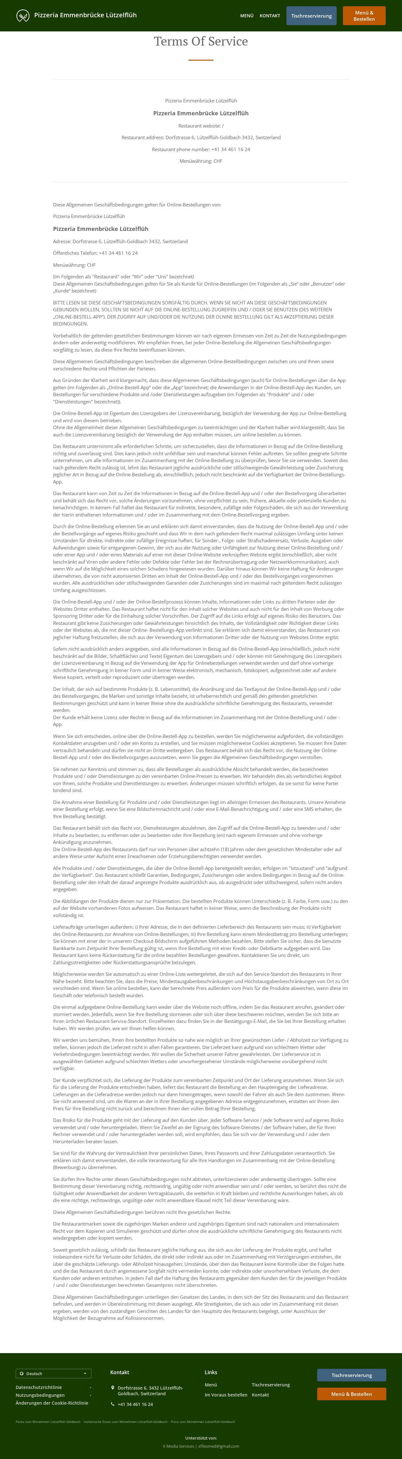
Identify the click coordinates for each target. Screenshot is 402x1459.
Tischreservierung (271, 1385)
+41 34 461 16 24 (135, 1404)
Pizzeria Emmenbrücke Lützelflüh (85, 15)
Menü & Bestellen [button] (364, 15)
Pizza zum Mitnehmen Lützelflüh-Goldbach (203, 1421)
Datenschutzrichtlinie (39, 1387)
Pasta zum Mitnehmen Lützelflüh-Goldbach (48, 1421)
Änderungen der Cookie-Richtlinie (52, 1403)
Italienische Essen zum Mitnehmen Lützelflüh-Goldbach (125, 1421)
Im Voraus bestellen (226, 1395)
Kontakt (270, 16)
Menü (246, 16)
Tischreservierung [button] (311, 16)
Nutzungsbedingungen (40, 1395)
